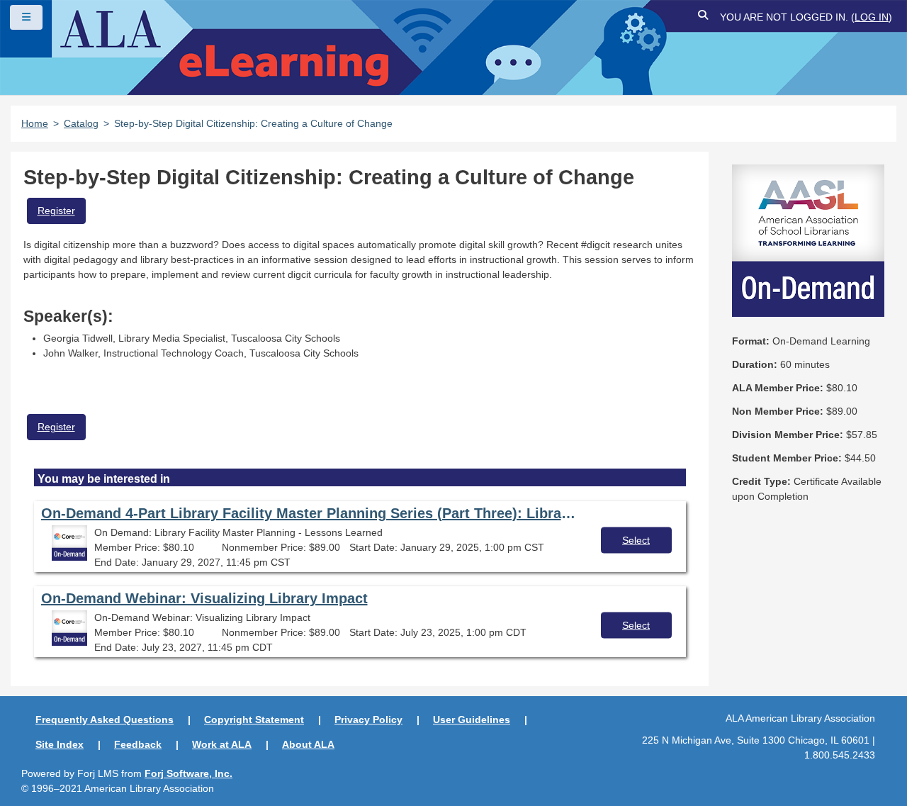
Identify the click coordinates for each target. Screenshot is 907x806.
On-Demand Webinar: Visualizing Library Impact (204, 598)
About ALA (308, 744)
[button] (704, 17)
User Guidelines (471, 719)
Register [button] (56, 210)
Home (34, 123)
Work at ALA (222, 744)
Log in (872, 17)
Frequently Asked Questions (104, 719)
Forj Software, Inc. (188, 773)
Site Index (59, 744)
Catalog (81, 123)
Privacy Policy (368, 719)
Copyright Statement (254, 719)
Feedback (138, 744)
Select (636, 539)
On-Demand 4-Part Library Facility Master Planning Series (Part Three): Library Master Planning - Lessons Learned (310, 513)
